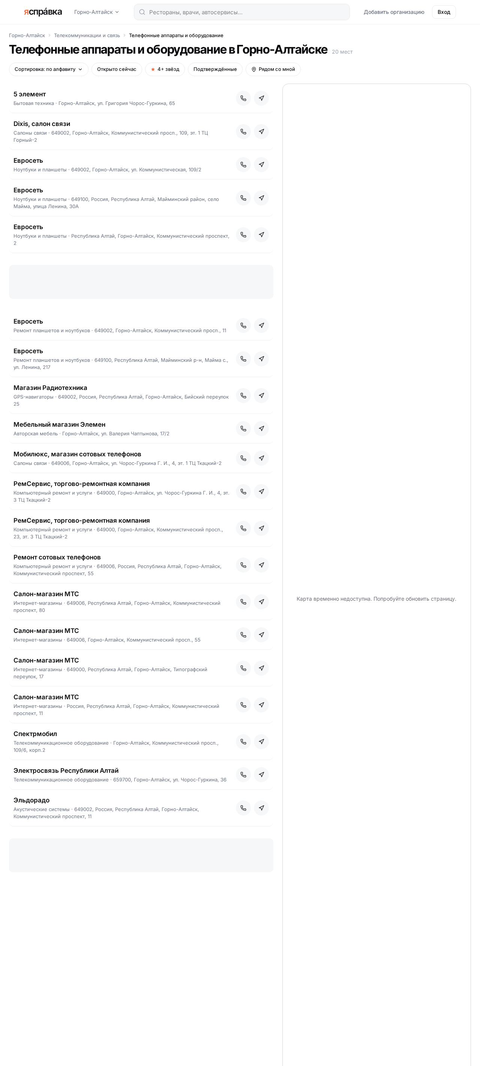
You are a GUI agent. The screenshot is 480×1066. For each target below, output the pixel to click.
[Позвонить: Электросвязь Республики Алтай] (243, 774)
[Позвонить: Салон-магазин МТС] (243, 601)
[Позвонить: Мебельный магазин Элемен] (243, 428)
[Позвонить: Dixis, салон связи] (243, 131)
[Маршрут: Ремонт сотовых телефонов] (261, 565)
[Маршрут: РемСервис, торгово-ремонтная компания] (261, 491)
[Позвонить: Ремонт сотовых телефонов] (243, 565)
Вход (444, 12)
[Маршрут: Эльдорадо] (261, 808)
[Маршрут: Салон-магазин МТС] (261, 601)
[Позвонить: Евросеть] (243, 164)
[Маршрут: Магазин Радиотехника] (261, 395)
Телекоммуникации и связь (87, 35)
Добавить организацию (394, 12)
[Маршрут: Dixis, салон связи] (261, 131)
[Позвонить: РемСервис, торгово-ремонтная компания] (243, 491)
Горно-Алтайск (93, 12)
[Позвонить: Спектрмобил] (243, 741)
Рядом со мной (277, 69)
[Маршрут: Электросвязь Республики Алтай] (261, 774)
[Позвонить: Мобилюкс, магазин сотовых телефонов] (243, 458)
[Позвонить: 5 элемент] (243, 98)
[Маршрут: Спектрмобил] (261, 741)
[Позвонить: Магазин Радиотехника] (243, 395)
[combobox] (242, 12)
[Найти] (142, 12)
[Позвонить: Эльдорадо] (243, 808)
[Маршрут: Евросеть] (261, 164)
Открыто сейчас (116, 69)
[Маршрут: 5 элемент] (261, 98)
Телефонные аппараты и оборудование (176, 35)
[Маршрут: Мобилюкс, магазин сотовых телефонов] (261, 458)
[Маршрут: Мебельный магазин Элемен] (261, 428)
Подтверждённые (215, 69)
